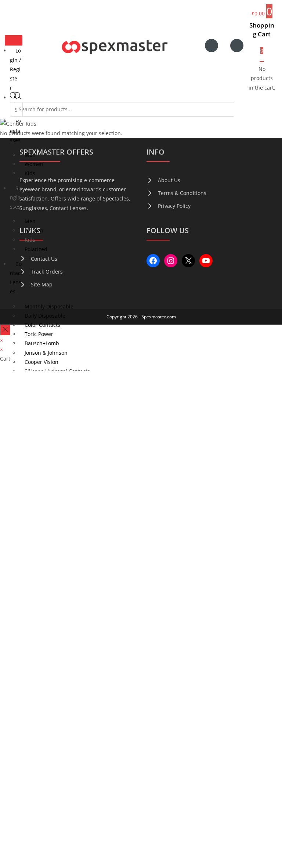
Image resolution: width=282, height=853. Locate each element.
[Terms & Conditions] (176, 193)
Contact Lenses (16, 277)
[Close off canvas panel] (5, 330)
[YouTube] (206, 260)
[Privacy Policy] (169, 205)
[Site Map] (36, 284)
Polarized (36, 249)
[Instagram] (170, 260)
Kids (30, 173)
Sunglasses (16, 197)
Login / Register (15, 69)
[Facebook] (153, 260)
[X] (188, 260)
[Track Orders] (41, 271)
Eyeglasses (15, 130)
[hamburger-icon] (13, 40)
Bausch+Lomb (42, 343)
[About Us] (163, 180)
